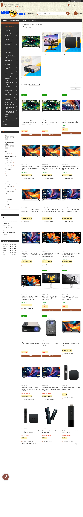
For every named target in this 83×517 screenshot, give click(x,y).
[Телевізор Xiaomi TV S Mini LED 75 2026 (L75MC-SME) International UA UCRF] (31, 281)
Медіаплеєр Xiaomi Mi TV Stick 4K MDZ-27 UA (70, 431)
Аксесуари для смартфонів (8, 91)
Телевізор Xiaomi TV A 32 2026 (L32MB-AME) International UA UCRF (30, 168)
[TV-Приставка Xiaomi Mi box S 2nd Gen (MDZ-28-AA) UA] (31, 415)
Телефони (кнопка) (9, 33)
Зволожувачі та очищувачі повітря (9, 83)
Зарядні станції (9, 42)
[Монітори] (51, 42)
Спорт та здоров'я (9, 76)
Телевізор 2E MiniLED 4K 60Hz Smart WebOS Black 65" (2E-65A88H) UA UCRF (50, 122)
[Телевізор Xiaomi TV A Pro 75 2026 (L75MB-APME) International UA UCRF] (31, 238)
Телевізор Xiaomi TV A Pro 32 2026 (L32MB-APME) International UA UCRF (51, 211)
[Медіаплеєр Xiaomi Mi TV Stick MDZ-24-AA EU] (51, 415)
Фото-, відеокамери (10, 73)
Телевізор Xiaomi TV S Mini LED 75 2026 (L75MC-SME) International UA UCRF (30, 298)
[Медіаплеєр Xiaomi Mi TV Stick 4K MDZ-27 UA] (71, 415)
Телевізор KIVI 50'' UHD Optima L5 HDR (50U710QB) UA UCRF (71, 121)
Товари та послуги (9, 26)
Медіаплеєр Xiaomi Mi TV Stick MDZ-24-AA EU (50, 431)
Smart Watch (8, 64)
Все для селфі (8, 94)
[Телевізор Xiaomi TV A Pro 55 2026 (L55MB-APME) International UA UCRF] (71, 194)
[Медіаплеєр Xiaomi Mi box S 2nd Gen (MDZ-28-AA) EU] (71, 372)
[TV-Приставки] (71, 42)
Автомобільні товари (10, 97)
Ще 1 (7, 176)
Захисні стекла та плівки (9, 108)
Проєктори (9, 57)
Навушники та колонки (8, 61)
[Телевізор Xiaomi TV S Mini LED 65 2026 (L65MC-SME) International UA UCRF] (71, 238)
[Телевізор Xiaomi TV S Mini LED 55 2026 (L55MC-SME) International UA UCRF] (51, 238)
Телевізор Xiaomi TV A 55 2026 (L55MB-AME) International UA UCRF (70, 168)
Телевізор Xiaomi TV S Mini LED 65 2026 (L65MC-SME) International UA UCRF (71, 254)
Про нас (5, 121)
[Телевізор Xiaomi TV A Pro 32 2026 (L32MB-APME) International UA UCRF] (51, 194)
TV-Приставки (9, 55)
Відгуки (5, 124)
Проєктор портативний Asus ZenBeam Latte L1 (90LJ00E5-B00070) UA (50, 343)
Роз (6, 119)
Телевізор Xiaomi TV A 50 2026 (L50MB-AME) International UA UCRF (70, 343)
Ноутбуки (7, 44)
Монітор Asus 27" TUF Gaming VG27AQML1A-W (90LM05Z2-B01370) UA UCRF (50, 298)
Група (6, 116)
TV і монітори (8, 47)
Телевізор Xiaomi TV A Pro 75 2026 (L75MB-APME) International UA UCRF (30, 254)
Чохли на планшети (10, 104)
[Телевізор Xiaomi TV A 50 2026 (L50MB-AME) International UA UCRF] (71, 326)
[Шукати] (68, 13)
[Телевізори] (31, 42)
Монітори (8, 52)
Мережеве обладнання (8, 79)
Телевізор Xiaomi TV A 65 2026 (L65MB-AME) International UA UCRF (30, 211)
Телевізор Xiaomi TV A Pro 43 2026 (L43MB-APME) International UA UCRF (30, 389)
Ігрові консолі (8, 71)
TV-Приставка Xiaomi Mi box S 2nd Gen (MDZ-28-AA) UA (30, 431)
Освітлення (8, 99)
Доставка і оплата (15, 20)
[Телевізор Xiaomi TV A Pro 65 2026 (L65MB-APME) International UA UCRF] (51, 372)
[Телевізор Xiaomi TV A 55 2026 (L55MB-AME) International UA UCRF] (71, 151)
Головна (5, 20)
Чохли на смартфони (10, 102)
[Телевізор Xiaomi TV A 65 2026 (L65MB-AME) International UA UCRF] (31, 194)
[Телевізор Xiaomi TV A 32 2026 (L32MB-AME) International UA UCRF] (31, 151)
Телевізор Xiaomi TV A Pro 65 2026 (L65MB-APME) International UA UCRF (51, 389)
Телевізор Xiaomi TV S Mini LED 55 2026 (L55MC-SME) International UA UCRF (51, 254)
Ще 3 (7, 194)
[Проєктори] (31, 66)
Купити (31, 134)
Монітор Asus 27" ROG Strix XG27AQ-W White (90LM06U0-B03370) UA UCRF (70, 298)
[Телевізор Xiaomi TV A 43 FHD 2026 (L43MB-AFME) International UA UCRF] (51, 151)
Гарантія (25, 20)
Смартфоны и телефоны (8, 29)
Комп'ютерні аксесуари (8, 87)
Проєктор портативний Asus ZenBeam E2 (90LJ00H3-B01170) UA (30, 343)
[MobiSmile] (13, 13)
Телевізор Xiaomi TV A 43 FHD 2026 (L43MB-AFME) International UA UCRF (51, 168)
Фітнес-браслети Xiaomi (9, 67)
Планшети (7, 35)
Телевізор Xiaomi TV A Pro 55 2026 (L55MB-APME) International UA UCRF (71, 211)
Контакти (33, 20)
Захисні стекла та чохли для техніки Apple (9, 113)
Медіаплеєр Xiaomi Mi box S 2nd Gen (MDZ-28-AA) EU (71, 388)
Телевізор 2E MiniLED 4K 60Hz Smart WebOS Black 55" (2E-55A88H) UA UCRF (30, 122)
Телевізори (9, 49)
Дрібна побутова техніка (9, 38)
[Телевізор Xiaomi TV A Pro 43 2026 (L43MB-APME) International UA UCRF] (31, 372)
